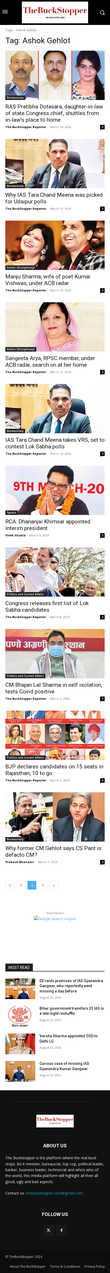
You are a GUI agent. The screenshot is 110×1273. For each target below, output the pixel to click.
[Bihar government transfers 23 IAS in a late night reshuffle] (20, 1016)
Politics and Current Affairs (25, 594)
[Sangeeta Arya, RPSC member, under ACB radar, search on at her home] (55, 327)
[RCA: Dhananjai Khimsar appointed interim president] (55, 490)
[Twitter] (48, 1230)
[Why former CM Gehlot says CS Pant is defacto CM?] (55, 817)
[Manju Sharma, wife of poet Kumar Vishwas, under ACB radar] (55, 245)
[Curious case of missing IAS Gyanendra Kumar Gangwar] (20, 1071)
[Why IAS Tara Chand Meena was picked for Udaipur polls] (55, 163)
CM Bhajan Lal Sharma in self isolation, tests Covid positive (53, 688)
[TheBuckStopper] (55, 12)
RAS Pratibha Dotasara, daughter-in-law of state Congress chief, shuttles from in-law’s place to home (54, 113)
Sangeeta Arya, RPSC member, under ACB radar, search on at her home (50, 361)
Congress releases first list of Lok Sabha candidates (47, 606)
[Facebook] (61, 1230)
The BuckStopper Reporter (25, 127)
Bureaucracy (15, 97)
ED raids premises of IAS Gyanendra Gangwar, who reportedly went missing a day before (71, 986)
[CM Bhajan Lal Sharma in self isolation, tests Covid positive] (55, 653)
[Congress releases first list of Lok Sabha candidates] (55, 572)
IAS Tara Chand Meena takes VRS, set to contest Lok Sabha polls (55, 443)
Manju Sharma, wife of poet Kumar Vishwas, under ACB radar (48, 279)
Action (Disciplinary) (21, 267)
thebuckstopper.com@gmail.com (54, 1193)
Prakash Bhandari (19, 862)
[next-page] (53, 885)
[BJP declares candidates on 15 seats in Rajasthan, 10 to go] (55, 735)
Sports (11, 512)
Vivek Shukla (15, 535)
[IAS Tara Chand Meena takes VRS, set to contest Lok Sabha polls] (55, 408)
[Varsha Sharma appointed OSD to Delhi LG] (20, 1044)
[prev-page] (9, 885)
